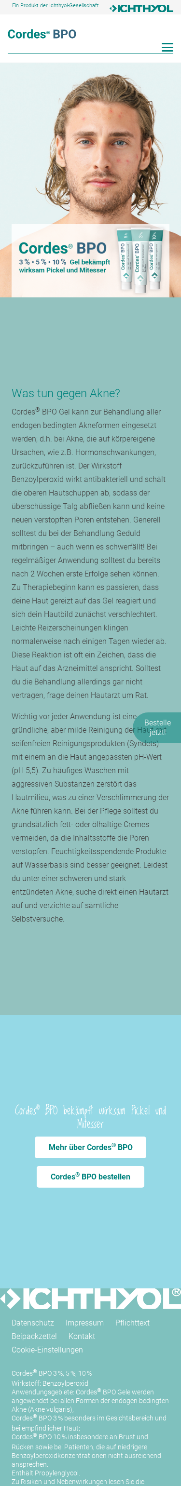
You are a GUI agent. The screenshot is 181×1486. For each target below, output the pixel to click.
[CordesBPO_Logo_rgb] (42, 34)
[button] (167, 47)
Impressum (85, 1322)
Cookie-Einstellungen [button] (47, 1349)
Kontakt (82, 1336)
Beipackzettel (34, 1336)
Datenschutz (33, 1322)
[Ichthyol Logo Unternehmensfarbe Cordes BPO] (141, 9)
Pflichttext (132, 1322)
